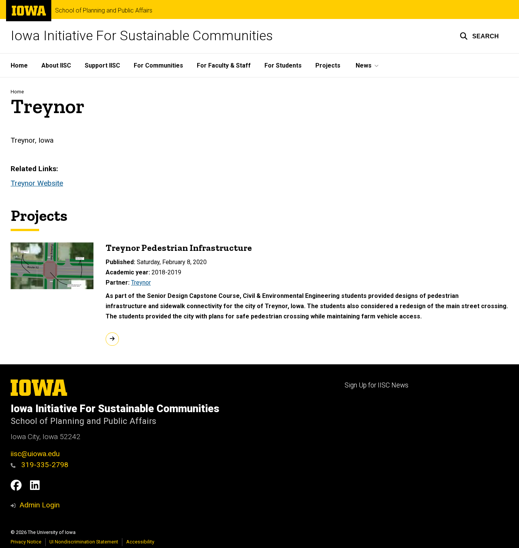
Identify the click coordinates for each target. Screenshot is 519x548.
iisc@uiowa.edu (35, 453)
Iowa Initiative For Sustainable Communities (142, 36)
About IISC (56, 65)
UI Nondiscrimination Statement (83, 542)
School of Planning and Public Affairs (103, 10)
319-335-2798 (43, 464)
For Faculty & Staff (224, 65)
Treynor (141, 282)
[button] (479, 36)
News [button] (364, 65)
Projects (327, 65)
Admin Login (39, 505)
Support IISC (102, 65)
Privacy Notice (26, 542)
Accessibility (140, 542)
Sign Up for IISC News (376, 385)
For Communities (158, 65)
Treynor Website (37, 183)
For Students (283, 65)
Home (19, 65)
